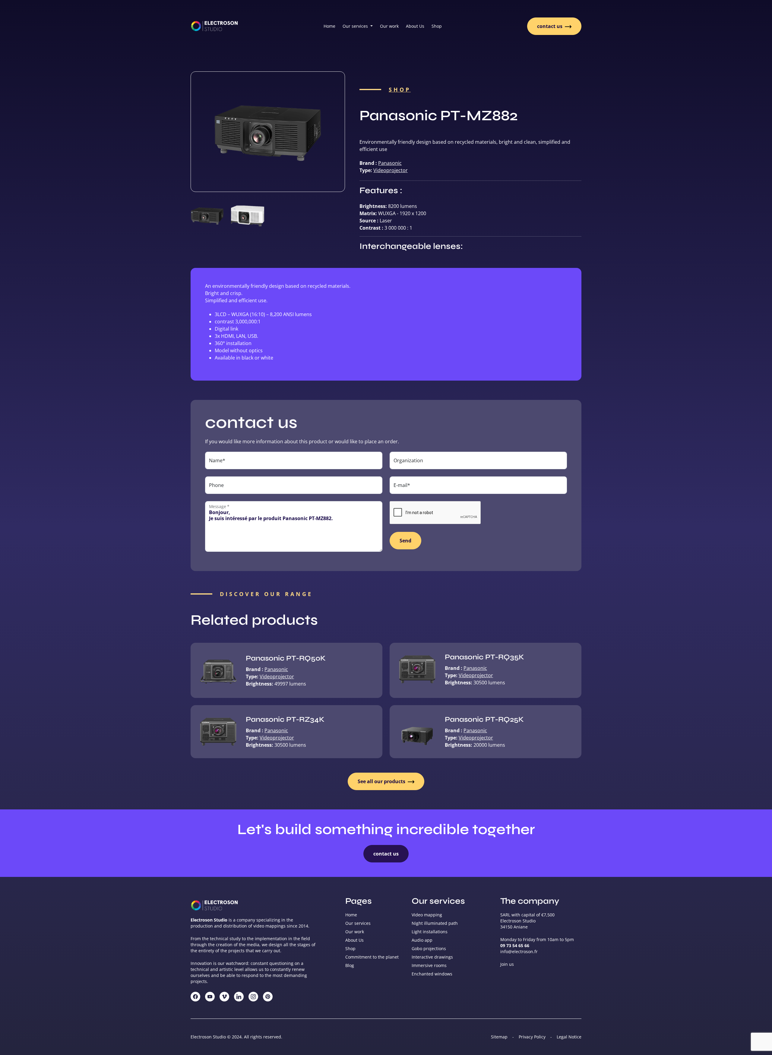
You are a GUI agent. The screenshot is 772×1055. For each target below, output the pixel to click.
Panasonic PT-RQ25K (484, 719)
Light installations (430, 931)
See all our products (382, 781)
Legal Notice (569, 1037)
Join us (507, 964)
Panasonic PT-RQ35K (484, 657)
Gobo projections (429, 948)
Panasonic (390, 163)
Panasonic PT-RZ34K (285, 719)
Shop (437, 26)
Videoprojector (390, 170)
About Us (415, 26)
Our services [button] (356, 26)
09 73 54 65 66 (514, 945)
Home (329, 26)
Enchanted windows (432, 974)
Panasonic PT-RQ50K (286, 658)
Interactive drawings (432, 957)
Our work (389, 26)
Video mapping (427, 915)
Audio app (422, 940)
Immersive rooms (429, 965)
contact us (550, 26)
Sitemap (499, 1037)
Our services (358, 923)
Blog (349, 965)
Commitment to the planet (372, 957)
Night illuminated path (435, 923)
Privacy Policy (532, 1037)
